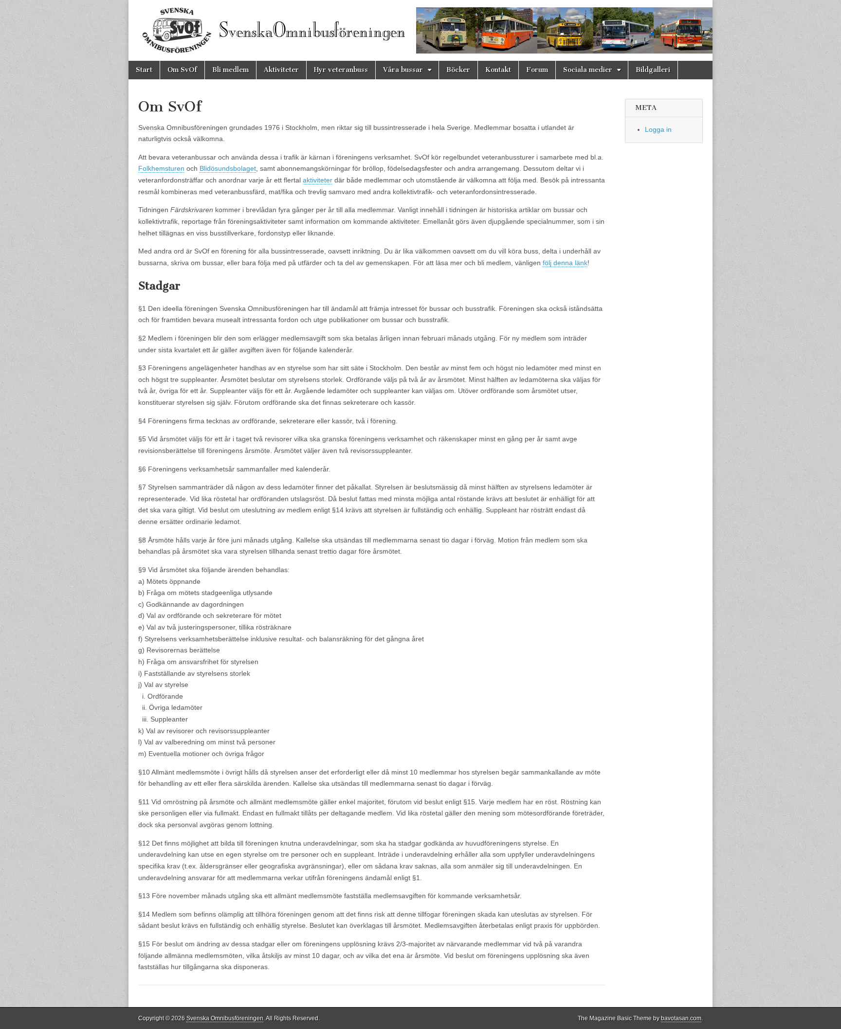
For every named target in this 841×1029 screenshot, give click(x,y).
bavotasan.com (681, 1018)
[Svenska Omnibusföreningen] (420, 30)
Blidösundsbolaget (228, 168)
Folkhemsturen (161, 168)
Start (144, 70)
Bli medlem (230, 70)
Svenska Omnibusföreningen (224, 1018)
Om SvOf (182, 70)
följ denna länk (565, 263)
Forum (537, 70)
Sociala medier (587, 70)
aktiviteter (317, 180)
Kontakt (498, 70)
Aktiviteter (281, 70)
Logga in (658, 129)
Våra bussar (403, 70)
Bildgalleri (653, 70)
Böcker (458, 70)
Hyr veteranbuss (341, 70)
